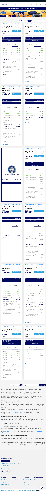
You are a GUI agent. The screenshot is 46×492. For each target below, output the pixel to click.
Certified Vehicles (4, 482)
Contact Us (6, 461)
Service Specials (15, 481)
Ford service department (17, 412)
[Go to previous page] (21, 21)
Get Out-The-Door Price (17, 31)
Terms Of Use (15, 490)
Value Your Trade (17, 100)
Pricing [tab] (15, 44)
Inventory (4, 477)
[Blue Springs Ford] (4, 4)
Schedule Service (15, 479)
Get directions (25, 430)
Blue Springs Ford (4, 490)
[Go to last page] (44, 21)
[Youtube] (7, 471)
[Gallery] (23, 13)
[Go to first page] (19, 21)
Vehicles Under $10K (5, 484)
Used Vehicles (4, 481)
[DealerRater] (10, 471)
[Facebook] (2, 471)
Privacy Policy (10, 490)
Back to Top (42, 385)
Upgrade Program (26, 484)
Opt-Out (33, 490)
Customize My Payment (12, 40)
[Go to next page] (42, 21)
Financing (26, 477)
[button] (19, 27)
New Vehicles (4, 479)
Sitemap (19, 490)
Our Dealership (38, 477)
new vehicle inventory (12, 431)
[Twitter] (5, 471)
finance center (4, 430)
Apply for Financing (27, 479)
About (35, 479)
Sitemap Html (24, 490)
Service (14, 477)
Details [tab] (8, 44)
